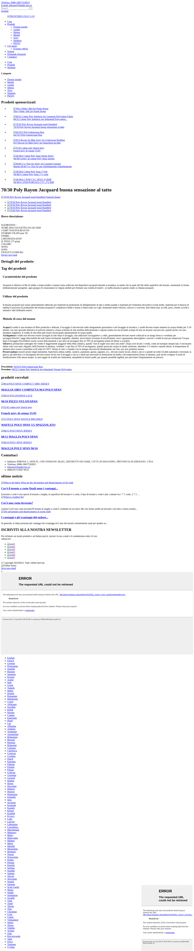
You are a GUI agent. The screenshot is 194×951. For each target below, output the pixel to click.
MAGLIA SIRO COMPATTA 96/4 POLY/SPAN (31, 389)
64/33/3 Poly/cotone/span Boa (27, 135)
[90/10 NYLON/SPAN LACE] (16, 395)
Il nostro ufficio (20, 48)
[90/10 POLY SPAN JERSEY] (16, 442)
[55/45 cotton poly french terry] (16, 407)
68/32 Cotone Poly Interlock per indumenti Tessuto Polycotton (42, 369)
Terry (15, 38)
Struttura (17, 40)
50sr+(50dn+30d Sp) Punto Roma (29, 111)
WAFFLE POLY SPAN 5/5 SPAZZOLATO (28, 424)
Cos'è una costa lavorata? (17, 503)
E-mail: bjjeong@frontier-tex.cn (16, 5)
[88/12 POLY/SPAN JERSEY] (16, 431)
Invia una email (8, 568)
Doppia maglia (20, 27)
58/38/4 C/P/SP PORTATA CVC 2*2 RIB (33, 182)
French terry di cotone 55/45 (26, 150)
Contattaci (12, 57)
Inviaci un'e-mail (9, 255)
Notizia (10, 51)
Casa (9, 21)
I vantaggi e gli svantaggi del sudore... (24, 517)
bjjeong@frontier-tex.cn (18, 467)
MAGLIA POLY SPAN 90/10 (19, 448)
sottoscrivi (6, 539)
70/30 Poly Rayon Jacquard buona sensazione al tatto (38, 127)
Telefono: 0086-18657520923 (15, 2)
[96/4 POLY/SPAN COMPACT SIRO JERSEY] (25, 384)
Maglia (16, 35)
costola (16, 29)
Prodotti (11, 24)
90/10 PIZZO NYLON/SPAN (19, 401)
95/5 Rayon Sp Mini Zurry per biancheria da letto (37, 143)
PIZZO (16, 43)
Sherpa (16, 32)
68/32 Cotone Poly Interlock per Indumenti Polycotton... (40, 119)
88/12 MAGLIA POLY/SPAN (19, 436)
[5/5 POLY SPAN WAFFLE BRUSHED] (22, 419)
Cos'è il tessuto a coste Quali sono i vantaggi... (29, 488)
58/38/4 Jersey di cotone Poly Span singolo (34, 158)
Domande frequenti (16, 54)
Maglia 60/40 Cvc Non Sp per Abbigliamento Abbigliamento (42, 166)
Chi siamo (12, 46)
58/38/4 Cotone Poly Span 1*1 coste (30, 174)
